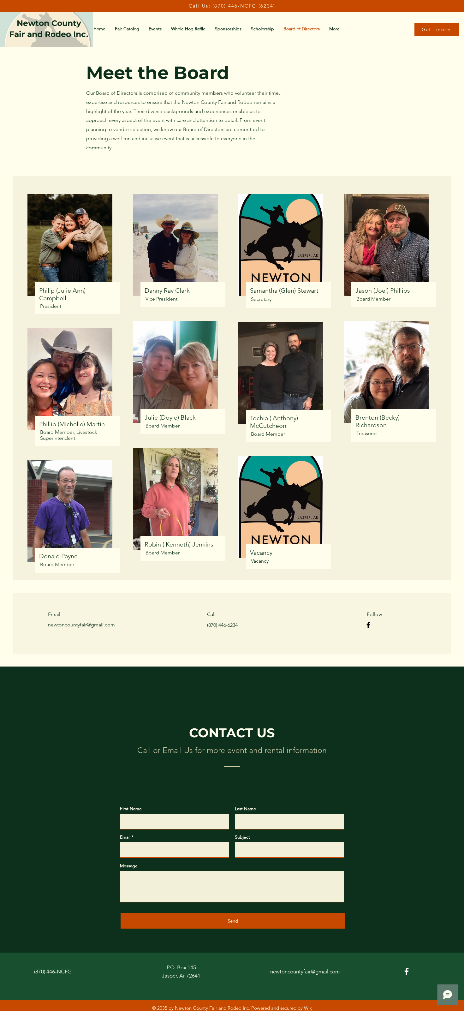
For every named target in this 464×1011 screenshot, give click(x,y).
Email (125, 837)
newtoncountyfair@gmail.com (81, 625)
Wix (308, 1008)
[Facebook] (368, 625)
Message (129, 866)
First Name (131, 808)
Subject (242, 837)
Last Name (245, 808)
